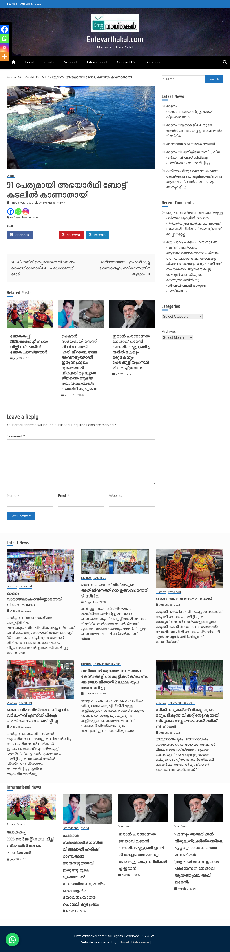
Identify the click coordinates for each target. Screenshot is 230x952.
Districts (12, 586)
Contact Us (126, 62)
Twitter (46, 234)
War (121, 826)
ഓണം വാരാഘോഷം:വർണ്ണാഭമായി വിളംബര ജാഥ (189, 111)
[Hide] (2, 65)
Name (13, 495)
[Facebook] (10, 211)
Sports (11, 824)
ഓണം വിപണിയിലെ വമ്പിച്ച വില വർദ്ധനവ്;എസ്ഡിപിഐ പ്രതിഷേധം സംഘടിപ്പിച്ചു (193, 157)
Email (63, 495)
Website (116, 495)
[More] (4, 56)
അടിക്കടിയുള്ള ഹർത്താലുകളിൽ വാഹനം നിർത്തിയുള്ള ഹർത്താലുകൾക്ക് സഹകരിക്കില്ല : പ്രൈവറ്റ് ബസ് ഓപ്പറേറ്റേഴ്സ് (194, 223)
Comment (16, 436)
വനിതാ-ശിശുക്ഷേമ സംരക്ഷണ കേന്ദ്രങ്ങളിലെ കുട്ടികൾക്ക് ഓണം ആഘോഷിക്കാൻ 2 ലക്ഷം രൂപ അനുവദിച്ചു (114, 679)
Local (29, 62)
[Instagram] (25, 211)
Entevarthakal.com (115, 39)
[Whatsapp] (18, 211)
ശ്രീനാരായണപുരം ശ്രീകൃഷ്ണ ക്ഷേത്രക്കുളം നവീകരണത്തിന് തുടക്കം (124, 268)
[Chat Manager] (12, 939)
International (97, 62)
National (70, 62)
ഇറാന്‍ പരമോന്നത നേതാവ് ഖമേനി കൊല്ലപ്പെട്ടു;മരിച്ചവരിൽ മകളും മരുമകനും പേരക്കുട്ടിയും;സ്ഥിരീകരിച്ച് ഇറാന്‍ (131, 352)
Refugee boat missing (25, 217)
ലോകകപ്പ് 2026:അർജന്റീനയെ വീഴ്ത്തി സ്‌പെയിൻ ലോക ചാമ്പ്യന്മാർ (29, 344)
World (11, 175)
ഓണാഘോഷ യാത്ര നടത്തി (190, 144)
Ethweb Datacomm (133, 942)
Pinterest (72, 234)
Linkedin (98, 234)
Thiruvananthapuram (107, 663)
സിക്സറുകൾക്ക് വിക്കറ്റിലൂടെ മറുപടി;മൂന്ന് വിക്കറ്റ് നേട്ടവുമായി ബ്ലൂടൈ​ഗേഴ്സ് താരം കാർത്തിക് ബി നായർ (187, 718)
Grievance (153, 62)
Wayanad (25, 586)
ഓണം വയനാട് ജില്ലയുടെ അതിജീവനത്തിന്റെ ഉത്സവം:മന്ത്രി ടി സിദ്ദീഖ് (194, 130)
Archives (169, 331)
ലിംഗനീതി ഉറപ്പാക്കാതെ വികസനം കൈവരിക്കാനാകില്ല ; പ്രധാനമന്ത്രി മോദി (43, 268)
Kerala (49, 62)
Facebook (21, 234)
